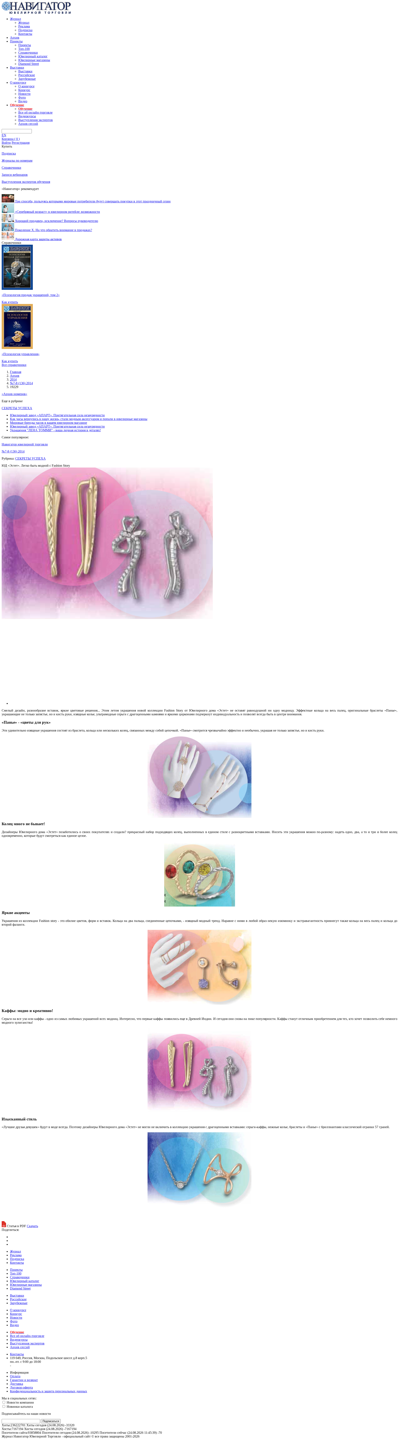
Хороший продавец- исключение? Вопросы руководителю (56, 221)
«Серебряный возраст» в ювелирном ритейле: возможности (57, 211)
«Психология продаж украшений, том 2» (31, 295)
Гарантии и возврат (24, 1380)
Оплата (15, 1376)
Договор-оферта (21, 1387)
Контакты (25, 34)
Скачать (32, 1226)
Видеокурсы (27, 116)
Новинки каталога (19, 1406)
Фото (22, 97)
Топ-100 (24, 49)
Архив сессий (28, 123)
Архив (14, 37)
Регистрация (21, 142)
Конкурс (24, 90)
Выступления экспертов (35, 120)
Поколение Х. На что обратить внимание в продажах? (53, 230)
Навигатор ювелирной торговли (25, 444)
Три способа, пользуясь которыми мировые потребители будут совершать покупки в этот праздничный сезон (93, 201)
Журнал (15, 19)
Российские (26, 75)
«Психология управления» (20, 354)
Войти (6, 142)
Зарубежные (27, 79)
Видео (22, 101)
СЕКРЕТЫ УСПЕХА (17, 408)
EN (4, 135)
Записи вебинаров (15, 174)
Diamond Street (28, 64)
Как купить (10, 302)
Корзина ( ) (11, 139)
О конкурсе (18, 82)
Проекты (16, 41)
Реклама (24, 26)
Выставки (17, 67)
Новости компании (20, 1402)
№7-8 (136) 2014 (13, 451)
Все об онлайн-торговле (35, 112)
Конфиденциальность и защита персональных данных (48, 1391)
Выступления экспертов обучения (26, 182)
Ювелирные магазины (34, 60)
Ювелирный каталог (33, 56)
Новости (24, 94)
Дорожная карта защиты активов (38, 239)
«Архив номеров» (14, 394)
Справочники (28, 52)
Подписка (25, 30)
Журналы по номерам (17, 160)
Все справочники (14, 365)
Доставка (16, 1383)
